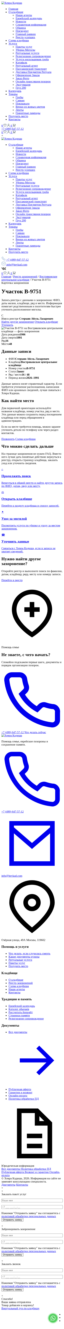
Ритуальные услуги (27, 53)
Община (21, 27)
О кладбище (16, 12)
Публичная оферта (20, 1089)
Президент (22, 30)
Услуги (13, 43)
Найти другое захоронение (17, 321)
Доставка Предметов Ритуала (33, 72)
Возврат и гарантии (37, 1172)
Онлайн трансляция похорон (33, 81)
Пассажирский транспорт (31, 68)
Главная (13, 8)
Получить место (18, 116)
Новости (21, 21)
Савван (20, 100)
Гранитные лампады (28, 113)
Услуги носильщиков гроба (32, 59)
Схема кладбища (19, 40)
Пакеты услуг (24, 46)
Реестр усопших (25, 37)
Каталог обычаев (19, 1009)
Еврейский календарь (29, 18)
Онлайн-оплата (18, 1095)
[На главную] (11, 735)
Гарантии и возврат (20, 1092)
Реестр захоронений (25, 276)
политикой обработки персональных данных (28, 1216)
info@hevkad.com (16, 264)
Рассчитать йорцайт (21, 1012)
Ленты (20, 109)
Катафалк (21, 62)
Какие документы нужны (24, 956)
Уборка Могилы (25, 49)
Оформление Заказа (28, 75)
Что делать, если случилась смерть (29, 953)
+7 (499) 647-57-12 (12, 128)
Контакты (14, 119)
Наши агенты (24, 15)
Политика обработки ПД (24, 1098)
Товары (13, 94)
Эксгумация (23, 84)
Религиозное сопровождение (33, 56)
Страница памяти (19, 1015)
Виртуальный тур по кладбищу (20, 1308)
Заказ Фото (22, 78)
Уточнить (7, 324)
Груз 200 (21, 87)
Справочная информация (31, 24)
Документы (8, 1184)
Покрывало (23, 103)
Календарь (15, 90)
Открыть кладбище (46, 321)
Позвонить (8, 439)
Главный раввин (26, 34)
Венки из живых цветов (30, 106)
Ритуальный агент (27, 65)
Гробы (19, 97)
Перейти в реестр (12, 580)
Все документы (11, 1168)
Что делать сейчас (35, 732)
